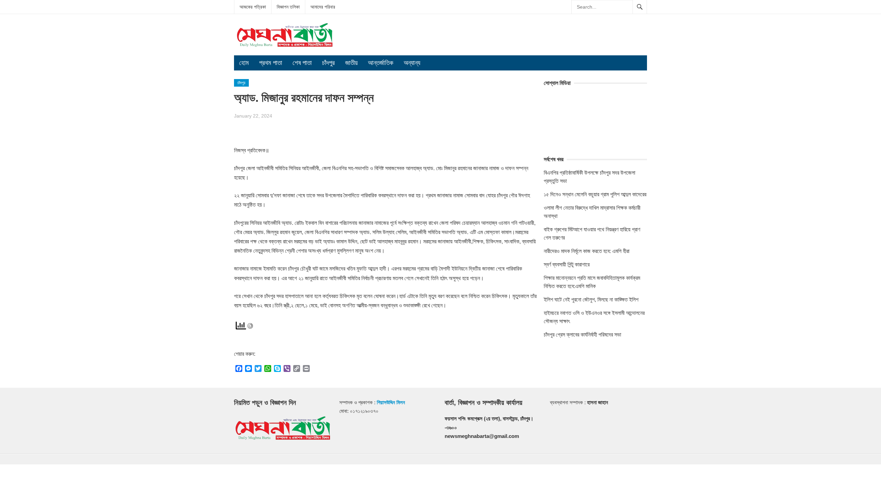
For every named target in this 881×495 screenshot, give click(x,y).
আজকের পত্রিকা (253, 7)
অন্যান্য (412, 62)
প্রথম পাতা (270, 62)
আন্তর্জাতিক (380, 62)
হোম (244, 62)
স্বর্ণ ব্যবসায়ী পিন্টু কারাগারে (567, 264)
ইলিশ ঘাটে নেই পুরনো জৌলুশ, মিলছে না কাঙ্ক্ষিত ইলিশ (591, 299)
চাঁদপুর (328, 62)
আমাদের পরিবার (322, 7)
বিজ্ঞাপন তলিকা (288, 7)
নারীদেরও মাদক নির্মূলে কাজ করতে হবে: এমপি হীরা (586, 251)
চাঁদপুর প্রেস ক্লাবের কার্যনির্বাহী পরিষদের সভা (582, 335)
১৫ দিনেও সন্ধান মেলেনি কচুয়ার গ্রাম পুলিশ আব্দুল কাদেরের (595, 194)
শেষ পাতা (302, 62)
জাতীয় (351, 62)
